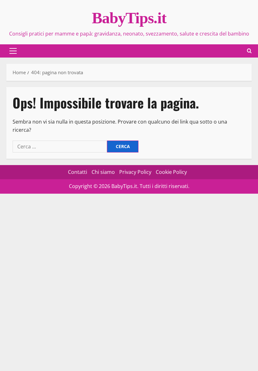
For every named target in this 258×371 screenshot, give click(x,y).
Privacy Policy (135, 172)
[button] (13, 51)
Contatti (77, 172)
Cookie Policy (171, 172)
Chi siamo (103, 172)
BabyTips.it (129, 18)
